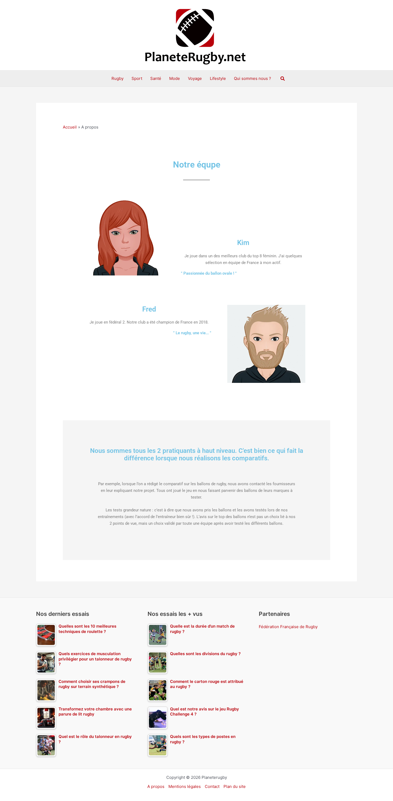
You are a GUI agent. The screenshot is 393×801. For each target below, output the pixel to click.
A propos (155, 786)
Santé (155, 78)
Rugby (117, 78)
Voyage (195, 78)
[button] (282, 78)
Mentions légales (184, 786)
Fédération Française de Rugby (288, 626)
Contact (212, 786)
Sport (137, 78)
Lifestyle (218, 78)
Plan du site (235, 786)
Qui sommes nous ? (252, 78)
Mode (174, 78)
